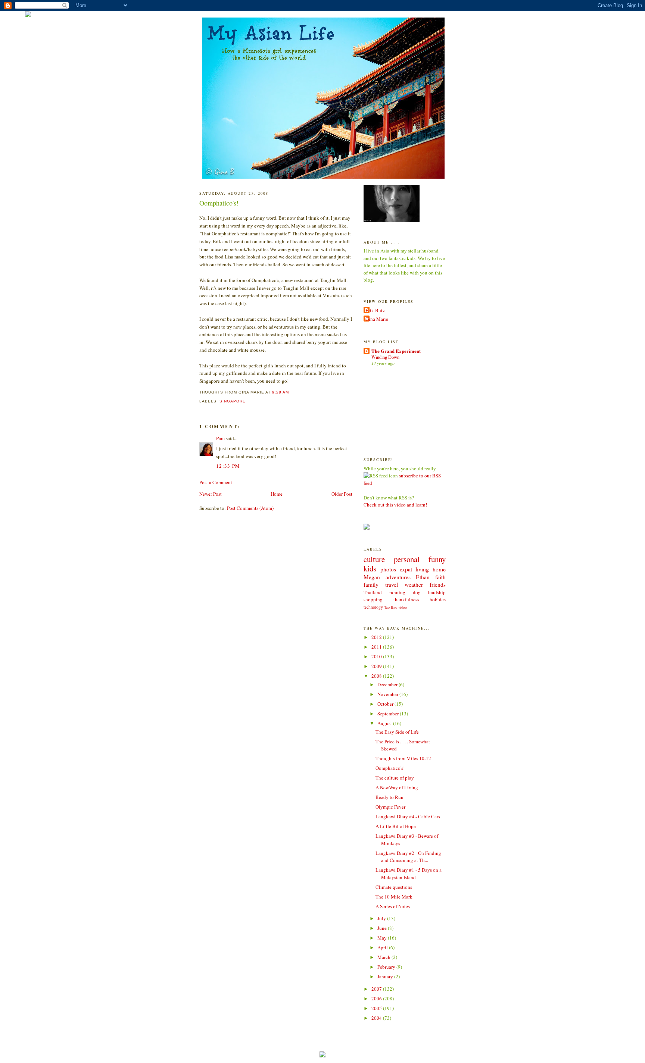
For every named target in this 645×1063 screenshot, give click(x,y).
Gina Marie (376, 319)
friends (438, 584)
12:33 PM (228, 465)
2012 (377, 637)
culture (374, 559)
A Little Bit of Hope (396, 826)
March (384, 957)
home (439, 569)
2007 (377, 988)
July (382, 918)
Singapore (232, 401)
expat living (414, 569)
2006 (377, 998)
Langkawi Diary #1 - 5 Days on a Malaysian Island (409, 873)
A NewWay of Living (397, 787)
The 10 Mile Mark (394, 896)
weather (414, 584)
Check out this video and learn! (395, 504)
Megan (372, 577)
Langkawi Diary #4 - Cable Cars (408, 816)
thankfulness (406, 599)
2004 (377, 1018)
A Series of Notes (393, 906)
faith (440, 577)
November (388, 694)
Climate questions (394, 887)
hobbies (438, 599)
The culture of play (395, 777)
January (385, 976)
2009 (377, 666)
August (385, 723)
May (382, 937)
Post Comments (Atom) (250, 508)
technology (373, 607)
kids (370, 568)
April (383, 947)
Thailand (373, 592)
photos (388, 569)
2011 (377, 646)
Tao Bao (390, 607)
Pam (220, 438)
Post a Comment (215, 482)
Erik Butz (375, 310)
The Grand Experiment (396, 350)
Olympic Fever (390, 806)
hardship (437, 592)
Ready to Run (389, 797)
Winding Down (385, 357)
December (388, 684)
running (397, 592)
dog (417, 592)
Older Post (341, 493)
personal (407, 559)
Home (277, 493)
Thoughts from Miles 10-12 (403, 758)
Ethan (423, 577)
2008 (377, 675)
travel (391, 584)
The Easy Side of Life (397, 731)
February (386, 966)
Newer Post (210, 493)
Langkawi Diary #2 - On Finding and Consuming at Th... (408, 857)
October (386, 703)
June (382, 928)
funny (437, 559)
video (402, 607)
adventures (398, 577)
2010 (377, 656)
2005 (377, 1008)
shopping (373, 599)
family (371, 584)
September (388, 713)
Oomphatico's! (219, 202)
